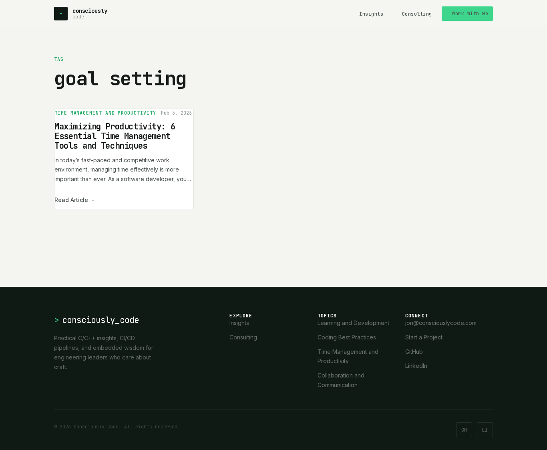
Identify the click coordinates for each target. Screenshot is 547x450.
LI (485, 430)
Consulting (417, 14)
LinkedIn (416, 365)
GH (464, 430)
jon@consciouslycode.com (441, 322)
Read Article (74, 199)
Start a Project (423, 337)
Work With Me (470, 13)
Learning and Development (353, 322)
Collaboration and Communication (341, 380)
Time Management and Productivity (105, 113)
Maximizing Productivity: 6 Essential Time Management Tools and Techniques (114, 136)
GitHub (414, 351)
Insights (371, 14)
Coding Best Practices (347, 337)
